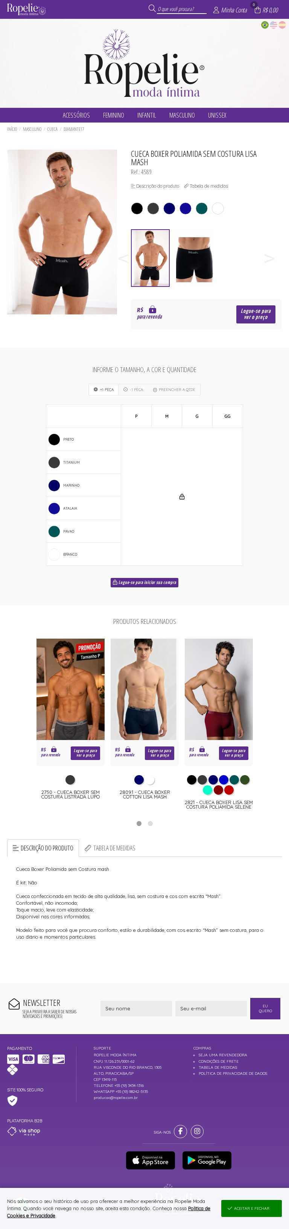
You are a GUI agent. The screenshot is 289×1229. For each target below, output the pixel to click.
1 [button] (139, 823)
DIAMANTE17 (74, 129)
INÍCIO (12, 129)
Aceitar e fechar (251, 1208)
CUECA (52, 129)
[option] (153, 258)
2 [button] (150, 823)
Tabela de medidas (114, 847)
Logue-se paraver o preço (256, 314)
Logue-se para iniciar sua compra (146, 583)
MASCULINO (32, 129)
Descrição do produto (47, 847)
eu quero (265, 1008)
